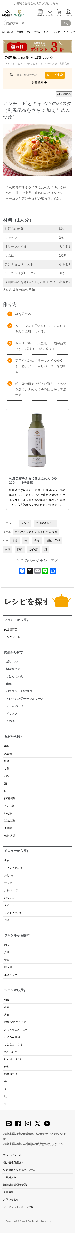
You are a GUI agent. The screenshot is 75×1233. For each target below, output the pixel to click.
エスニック (10, 974)
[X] (30, 571)
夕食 (6, 1014)
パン (6, 776)
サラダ (8, 882)
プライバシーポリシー (16, 1155)
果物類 (8, 828)
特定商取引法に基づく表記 (19, 1169)
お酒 (6, 920)
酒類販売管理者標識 (15, 1184)
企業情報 (8, 1192)
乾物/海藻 (10, 835)
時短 (6, 1066)
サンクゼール (33, 31)
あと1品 (9, 875)
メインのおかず (13, 868)
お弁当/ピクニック (15, 1021)
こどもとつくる (13, 1044)
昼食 (37, 540)
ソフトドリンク (13, 912)
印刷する (65, 94)
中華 (6, 959)
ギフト (46, 31)
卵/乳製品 (10, 798)
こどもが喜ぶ (12, 1036)
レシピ (56, 31)
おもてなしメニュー (16, 1029)
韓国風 (8, 967)
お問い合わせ (11, 1199)
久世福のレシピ (45, 523)
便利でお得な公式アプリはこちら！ (38, 3)
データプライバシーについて (20, 1206)
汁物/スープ (11, 890)
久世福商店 (7, 31)
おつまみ (9, 897)
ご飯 (6, 768)
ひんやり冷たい (13, 1059)
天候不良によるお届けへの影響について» (29, 57)
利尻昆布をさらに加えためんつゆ (36, 531)
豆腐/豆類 (10, 820)
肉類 (7, 549)
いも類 (8, 813)
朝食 (6, 999)
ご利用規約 (9, 1177)
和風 (6, 945)
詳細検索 (38, 82)
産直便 (20, 31)
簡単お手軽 (53, 540)
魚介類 (33, 549)
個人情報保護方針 (13, 1162)
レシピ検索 (55, 75)
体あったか (10, 1051)
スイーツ (9, 905)
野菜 (20, 549)
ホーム (6, 63)
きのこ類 (9, 805)
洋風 (6, 952)
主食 (15, 540)
